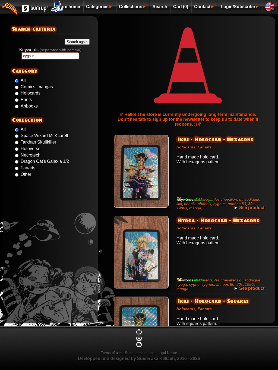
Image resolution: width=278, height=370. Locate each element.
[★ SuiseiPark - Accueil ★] (9, 12)
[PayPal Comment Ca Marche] (57, 9)
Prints (26, 99)
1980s (181, 208)
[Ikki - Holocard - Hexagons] (141, 207)
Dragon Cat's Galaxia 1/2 (45, 161)
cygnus (219, 204)
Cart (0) (180, 6)
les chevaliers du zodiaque (237, 199)
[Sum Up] (35, 11)
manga (195, 208)
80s (251, 204)
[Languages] (270, 6)
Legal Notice (167, 353)
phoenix (204, 204)
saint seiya (203, 199)
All (23, 80)
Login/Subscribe (238, 6)
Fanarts (28, 167)
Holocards (30, 93)
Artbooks (29, 106)
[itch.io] (139, 340)
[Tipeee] (139, 334)
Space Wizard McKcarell (44, 135)
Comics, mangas (37, 87)
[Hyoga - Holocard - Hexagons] (141, 288)
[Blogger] (139, 346)
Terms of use (111, 353)
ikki (179, 204)
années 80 (237, 204)
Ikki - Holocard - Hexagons (215, 139)
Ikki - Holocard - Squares (213, 301)
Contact (202, 6)
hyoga (181, 284)
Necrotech (30, 155)
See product (251, 207)
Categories (97, 6)
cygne (194, 284)
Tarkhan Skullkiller (38, 142)
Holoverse (30, 148)
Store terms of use (139, 353)
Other (26, 174)
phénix (189, 204)
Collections (130, 6)
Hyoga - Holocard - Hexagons (218, 220)
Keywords (50, 49)
